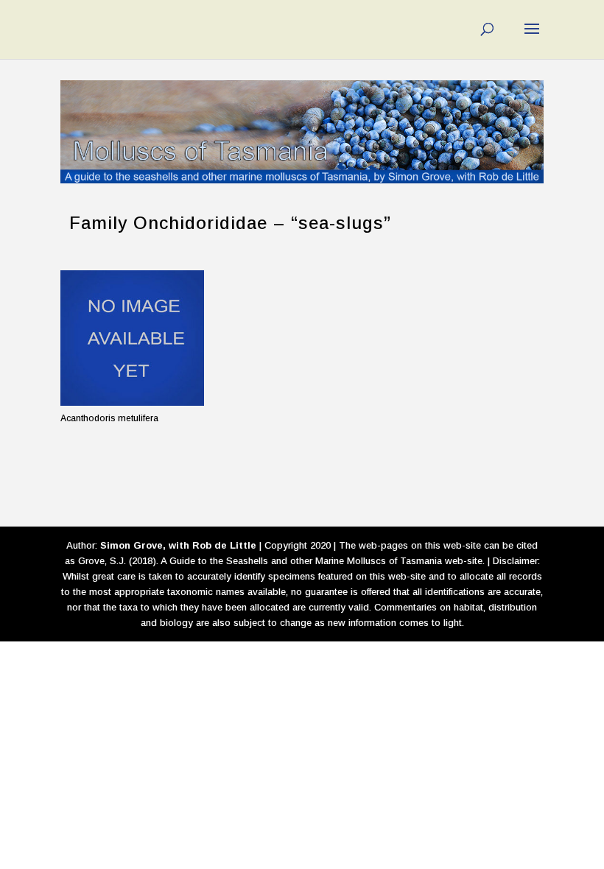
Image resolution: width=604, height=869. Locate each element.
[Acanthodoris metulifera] (132, 338)
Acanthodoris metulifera (109, 418)
